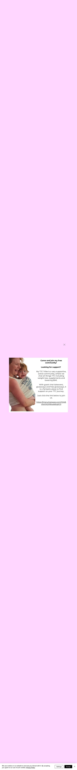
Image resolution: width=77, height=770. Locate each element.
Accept (68, 767)
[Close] (74, 766)
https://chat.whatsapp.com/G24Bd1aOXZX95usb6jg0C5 (51, 403)
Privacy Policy (30, 768)
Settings (59, 767)
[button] (64, 345)
